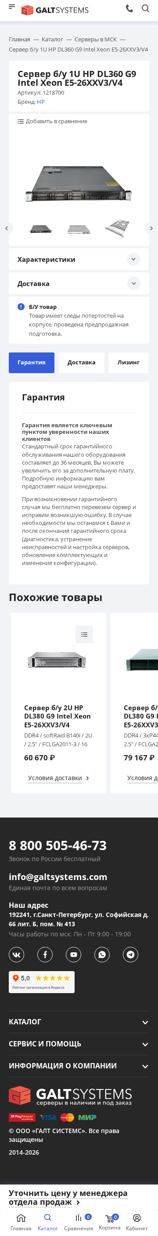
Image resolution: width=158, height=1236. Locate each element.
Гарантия (32, 362)
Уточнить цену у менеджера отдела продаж (68, 1197)
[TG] (130, 954)
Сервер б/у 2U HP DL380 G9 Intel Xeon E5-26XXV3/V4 (57, 716)
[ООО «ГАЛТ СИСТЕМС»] (70, 1096)
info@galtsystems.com (58, 877)
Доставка (82, 362)
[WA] (102, 954)
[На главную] (55, 10)
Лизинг (129, 362)
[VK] (16, 954)
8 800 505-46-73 (58, 845)
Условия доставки (55, 778)
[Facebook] (45, 954)
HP (41, 102)
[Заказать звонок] (129, 8)
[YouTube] (73, 954)
